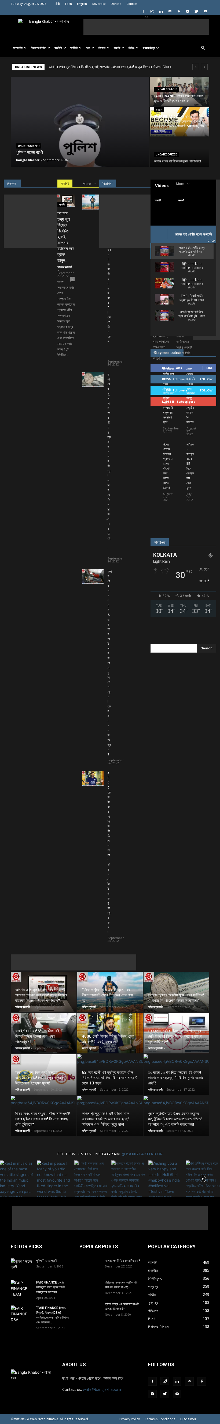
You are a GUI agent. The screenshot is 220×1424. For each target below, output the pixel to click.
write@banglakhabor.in (102, 1389)
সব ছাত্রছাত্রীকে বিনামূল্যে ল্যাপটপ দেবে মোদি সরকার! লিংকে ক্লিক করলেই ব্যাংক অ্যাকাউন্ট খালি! (175, 1036)
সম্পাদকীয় (18, 48)
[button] (202, 48)
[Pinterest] (179, 11)
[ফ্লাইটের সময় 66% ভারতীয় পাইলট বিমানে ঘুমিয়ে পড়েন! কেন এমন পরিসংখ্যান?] (93, 576)
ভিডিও (131, 48)
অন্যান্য (159, 109)
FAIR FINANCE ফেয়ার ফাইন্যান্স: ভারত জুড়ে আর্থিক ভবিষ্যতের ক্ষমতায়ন (50, 1287)
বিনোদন (101, 48)
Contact (131, 4)
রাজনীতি (58, 48)
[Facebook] (143, 11)
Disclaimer (188, 1419)
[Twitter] (196, 11)
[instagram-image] (17, 1177)
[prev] (195, 67)
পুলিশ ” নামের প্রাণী (46, 1261)
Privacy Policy (129, 1419)
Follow (206, 379)
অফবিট (117, 48)
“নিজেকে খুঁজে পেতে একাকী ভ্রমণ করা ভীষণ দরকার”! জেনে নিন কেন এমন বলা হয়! (102, 66)
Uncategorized (28, 145)
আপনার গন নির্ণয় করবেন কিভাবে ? (122, 1261)
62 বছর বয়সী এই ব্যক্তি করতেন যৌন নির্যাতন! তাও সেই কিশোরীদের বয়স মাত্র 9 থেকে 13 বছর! (110, 1078)
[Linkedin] (161, 11)
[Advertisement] (146, 27)
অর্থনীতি (74, 48)
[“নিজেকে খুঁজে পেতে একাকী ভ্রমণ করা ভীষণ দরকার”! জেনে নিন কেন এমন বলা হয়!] (93, 202)
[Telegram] (188, 11)
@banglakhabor (142, 1153)
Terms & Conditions (160, 1419)
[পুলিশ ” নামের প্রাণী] (80, 166)
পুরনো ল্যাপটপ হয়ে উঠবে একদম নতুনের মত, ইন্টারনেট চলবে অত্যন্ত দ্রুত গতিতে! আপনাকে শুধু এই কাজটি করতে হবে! (175, 1119)
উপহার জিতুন (149, 48)
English (82, 4)
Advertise (99, 4)
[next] (204, 67)
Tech (68, 4)
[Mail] (170, 11)
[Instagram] (152, 11)
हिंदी (58, 4)
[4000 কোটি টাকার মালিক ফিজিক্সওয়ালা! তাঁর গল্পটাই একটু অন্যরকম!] (93, 778)
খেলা (88, 48)
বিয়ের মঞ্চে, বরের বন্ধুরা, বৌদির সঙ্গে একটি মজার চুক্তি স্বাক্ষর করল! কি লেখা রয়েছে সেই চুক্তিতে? (42, 1119)
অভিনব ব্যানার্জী (64, 267)
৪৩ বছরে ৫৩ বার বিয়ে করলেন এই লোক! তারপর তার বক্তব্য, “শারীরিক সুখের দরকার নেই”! (175, 1078)
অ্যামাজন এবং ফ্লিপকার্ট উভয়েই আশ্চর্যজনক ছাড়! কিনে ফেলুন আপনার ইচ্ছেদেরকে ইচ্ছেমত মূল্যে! (39, 1078)
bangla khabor (27, 160)
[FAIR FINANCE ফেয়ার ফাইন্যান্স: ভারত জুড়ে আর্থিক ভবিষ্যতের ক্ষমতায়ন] (179, 91)
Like (209, 368)
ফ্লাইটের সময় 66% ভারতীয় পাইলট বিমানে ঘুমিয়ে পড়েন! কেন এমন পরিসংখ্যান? (110, 663)
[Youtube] (205, 11)
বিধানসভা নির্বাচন (38, 48)
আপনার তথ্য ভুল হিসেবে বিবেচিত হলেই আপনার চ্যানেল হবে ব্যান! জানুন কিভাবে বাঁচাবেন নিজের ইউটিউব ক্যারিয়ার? (41, 995)
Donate (116, 4)
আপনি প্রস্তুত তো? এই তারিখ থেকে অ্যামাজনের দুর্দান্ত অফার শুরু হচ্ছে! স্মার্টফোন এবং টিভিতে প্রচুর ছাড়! (105, 1119)
